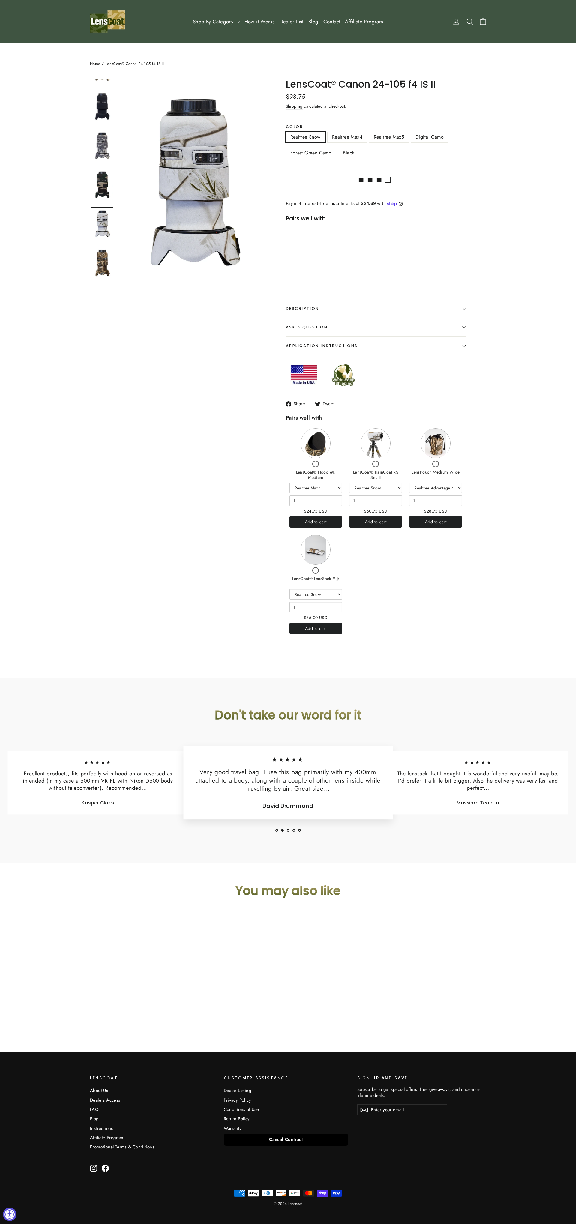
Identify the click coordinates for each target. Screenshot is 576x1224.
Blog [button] (313, 21)
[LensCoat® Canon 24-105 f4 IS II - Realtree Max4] (302, 263)
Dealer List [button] (292, 21)
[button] (276, 830)
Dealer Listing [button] (237, 1090)
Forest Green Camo (311, 152)
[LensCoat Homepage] (107, 21)
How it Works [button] (259, 21)
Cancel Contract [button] (286, 1139)
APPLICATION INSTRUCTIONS (322, 345)
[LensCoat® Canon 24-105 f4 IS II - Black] (332, 263)
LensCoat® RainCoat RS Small (375, 474)
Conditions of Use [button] (241, 1109)
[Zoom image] (191, 179)
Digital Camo (430, 136)
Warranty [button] (233, 1128)
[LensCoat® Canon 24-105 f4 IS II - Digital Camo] (317, 263)
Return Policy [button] (237, 1118)
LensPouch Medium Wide (436, 472)
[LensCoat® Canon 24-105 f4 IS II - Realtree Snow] (295, 263)
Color (294, 126)
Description (302, 308)
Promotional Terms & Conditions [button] (122, 1147)
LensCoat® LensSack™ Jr (316, 579)
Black (348, 152)
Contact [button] (331, 21)
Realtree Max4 (347, 136)
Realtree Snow (305, 136)
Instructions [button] (101, 1128)
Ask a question (307, 327)
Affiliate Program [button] (364, 21)
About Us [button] (99, 1090)
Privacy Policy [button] (237, 1100)
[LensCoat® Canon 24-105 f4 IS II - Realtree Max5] (310, 263)
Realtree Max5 (389, 136)
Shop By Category (214, 21)
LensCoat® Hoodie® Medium (316, 474)
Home (95, 64)
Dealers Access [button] (105, 1100)
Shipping (294, 106)
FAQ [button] (94, 1109)
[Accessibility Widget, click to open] (9, 1214)
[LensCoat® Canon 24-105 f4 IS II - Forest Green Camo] (325, 263)
